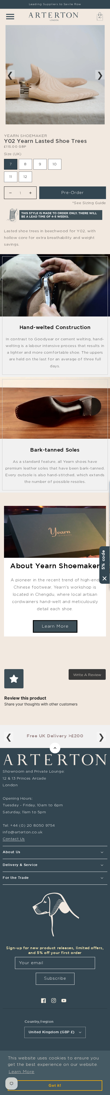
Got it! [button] (55, 1085)
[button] (10, 16)
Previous (10, 74)
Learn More (55, 626)
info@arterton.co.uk (22, 832)
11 (10, 176)
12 (25, 176)
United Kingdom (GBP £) (52, 1032)
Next (100, 74)
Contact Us (14, 839)
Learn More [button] (21, 1071)
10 (55, 164)
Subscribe (55, 978)
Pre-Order (72, 192)
